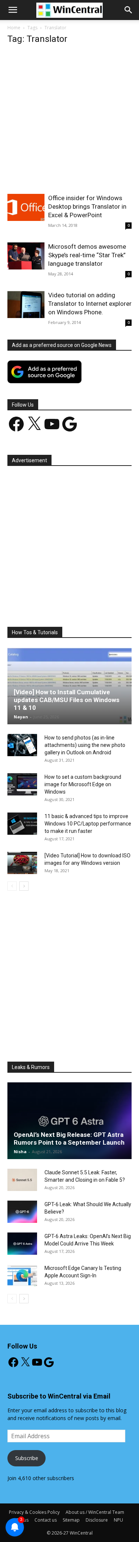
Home (13, 27)
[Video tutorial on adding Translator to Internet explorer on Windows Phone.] (25, 304)
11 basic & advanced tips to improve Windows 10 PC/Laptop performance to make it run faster (87, 823)
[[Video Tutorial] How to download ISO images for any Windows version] (22, 863)
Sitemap (71, 1520)
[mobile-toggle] (12, 10)
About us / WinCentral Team (95, 1512)
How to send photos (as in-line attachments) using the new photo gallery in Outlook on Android (84, 745)
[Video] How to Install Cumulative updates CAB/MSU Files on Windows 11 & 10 (66, 699)
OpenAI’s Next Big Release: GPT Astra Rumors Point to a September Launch (69, 1138)
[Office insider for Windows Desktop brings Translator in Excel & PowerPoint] (25, 207)
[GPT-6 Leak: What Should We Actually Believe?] (22, 1212)
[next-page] (24, 886)
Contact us (45, 1520)
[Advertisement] (69, 121)
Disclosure (97, 1520)
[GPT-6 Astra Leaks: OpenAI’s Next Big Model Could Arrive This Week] (22, 1243)
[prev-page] (12, 886)
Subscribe (26, 1458)
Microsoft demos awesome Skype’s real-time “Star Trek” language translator (87, 255)
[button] (128, 10)
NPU (118, 1520)
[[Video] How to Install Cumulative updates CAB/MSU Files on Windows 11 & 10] (69, 686)
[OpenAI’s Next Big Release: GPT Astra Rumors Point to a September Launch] (69, 1120)
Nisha (20, 1151)
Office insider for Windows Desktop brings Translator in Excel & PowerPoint (87, 206)
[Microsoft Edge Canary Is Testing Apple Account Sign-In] (22, 1275)
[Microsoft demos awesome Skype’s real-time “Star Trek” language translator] (25, 255)
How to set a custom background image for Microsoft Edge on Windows (82, 784)
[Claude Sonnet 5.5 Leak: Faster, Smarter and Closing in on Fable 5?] (22, 1180)
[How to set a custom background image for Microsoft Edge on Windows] (22, 784)
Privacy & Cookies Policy (34, 1512)
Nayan (21, 716)
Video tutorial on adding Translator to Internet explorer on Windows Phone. (90, 303)
